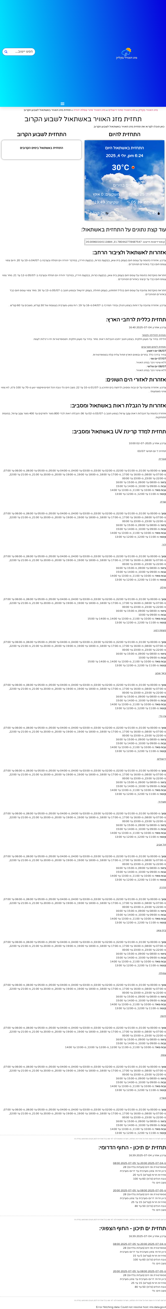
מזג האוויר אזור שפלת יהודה (89, 110)
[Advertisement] (62, 50)
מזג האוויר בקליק (148, 110)
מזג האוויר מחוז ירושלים (122, 110)
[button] (62, 104)
